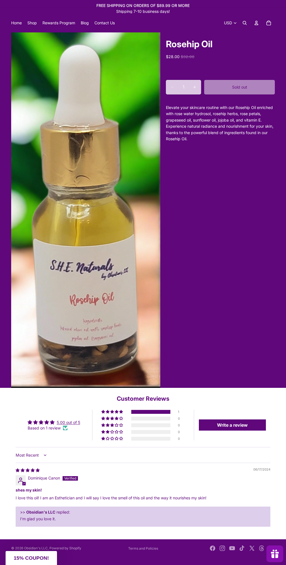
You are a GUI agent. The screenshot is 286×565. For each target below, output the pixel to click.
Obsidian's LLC (36, 548)
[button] (112, 412)
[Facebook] (212, 548)
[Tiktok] (242, 548)
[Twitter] (252, 548)
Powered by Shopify (65, 548)
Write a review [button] (232, 425)
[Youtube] (232, 548)
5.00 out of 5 (68, 422)
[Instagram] (222, 548)
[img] (28, 470)
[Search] (245, 23)
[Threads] (261, 548)
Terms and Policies (143, 548)
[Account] (256, 23)
